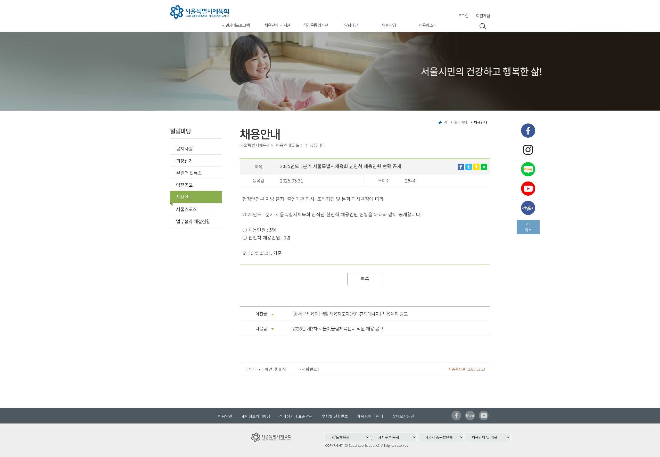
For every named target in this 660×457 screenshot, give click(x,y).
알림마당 (351, 25)
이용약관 (225, 416)
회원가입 (483, 15)
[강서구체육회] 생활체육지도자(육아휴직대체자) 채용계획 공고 (350, 313)
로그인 (463, 15)
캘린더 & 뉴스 (189, 172)
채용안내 (184, 197)
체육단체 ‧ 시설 (277, 25)
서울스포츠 (186, 209)
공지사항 (184, 148)
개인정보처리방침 (255, 416)
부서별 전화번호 (335, 416)
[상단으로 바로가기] (528, 227)
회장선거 (184, 160)
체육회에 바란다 (370, 416)
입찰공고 (184, 184)
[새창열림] (461, 166)
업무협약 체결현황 (193, 221)
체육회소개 (427, 25)
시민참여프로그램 (236, 25)
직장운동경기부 (315, 25)
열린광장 (389, 25)
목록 (364, 279)
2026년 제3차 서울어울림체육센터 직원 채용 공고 (337, 328)
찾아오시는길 (403, 416)
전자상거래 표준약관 (296, 416)
